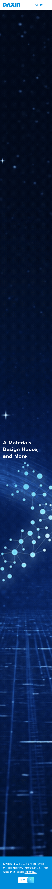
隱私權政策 (31, 872)
